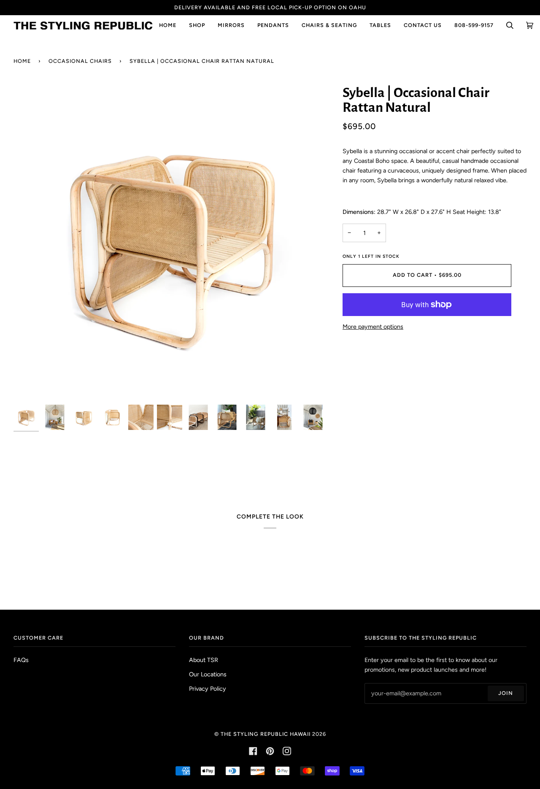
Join (505, 693)
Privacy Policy (207, 688)
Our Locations (208, 674)
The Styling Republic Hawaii (265, 734)
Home (22, 61)
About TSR (203, 660)
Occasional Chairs (80, 61)
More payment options (373, 326)
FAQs (21, 660)
